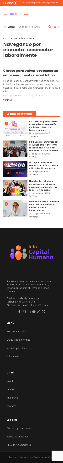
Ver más (7, 99)
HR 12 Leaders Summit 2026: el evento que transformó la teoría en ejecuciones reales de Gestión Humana (44, 146)
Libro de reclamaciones (18, 444)
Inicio (5, 38)
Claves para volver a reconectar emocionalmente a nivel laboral (30, 72)
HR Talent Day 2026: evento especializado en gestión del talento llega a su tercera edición (44, 126)
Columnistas (12, 356)
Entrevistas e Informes (18, 339)
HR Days (11, 389)
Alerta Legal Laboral (16, 348)
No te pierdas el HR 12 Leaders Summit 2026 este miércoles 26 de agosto (43, 165)
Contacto (11, 405)
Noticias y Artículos (16, 331)
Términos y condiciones (18, 428)
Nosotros (11, 381)
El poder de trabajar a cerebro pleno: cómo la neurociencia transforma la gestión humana (43, 185)
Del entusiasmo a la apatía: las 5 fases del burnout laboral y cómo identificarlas (44, 206)
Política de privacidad (17, 436)
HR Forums (12, 397)
